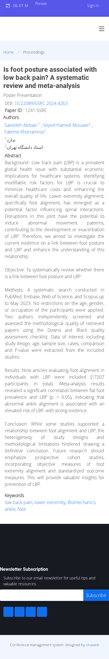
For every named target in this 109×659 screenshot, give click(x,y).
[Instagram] (31, 612)
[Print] (105, 65)
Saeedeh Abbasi (21, 125)
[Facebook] (8, 612)
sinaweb (92, 644)
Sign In (93, 5)
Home (8, 52)
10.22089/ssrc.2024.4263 (41, 103)
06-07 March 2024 (19, 5)
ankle (10, 509)
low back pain (18, 502)
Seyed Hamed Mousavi (66, 125)
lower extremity (49, 502)
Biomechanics (81, 502)
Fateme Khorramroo (24, 132)
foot (21, 509)
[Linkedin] (20, 612)
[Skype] (42, 612)
